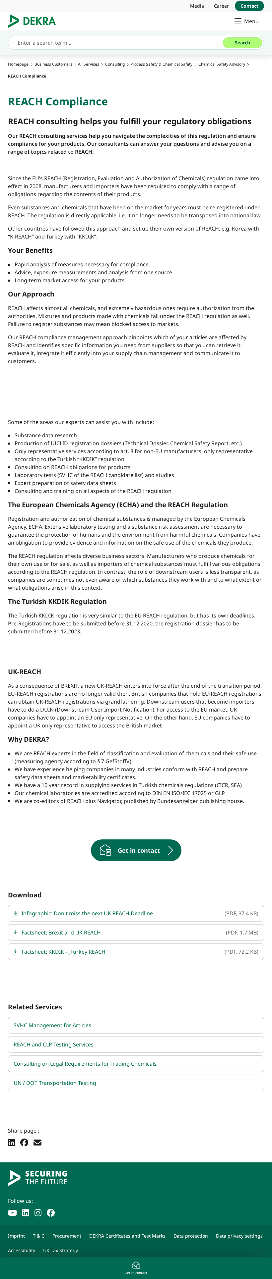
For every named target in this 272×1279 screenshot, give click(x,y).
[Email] (37, 1142)
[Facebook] (24, 1142)
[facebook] (51, 1212)
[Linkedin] (11, 1142)
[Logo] (34, 21)
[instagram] (37, 1212)
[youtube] (12, 1212)
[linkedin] (25, 1212)
